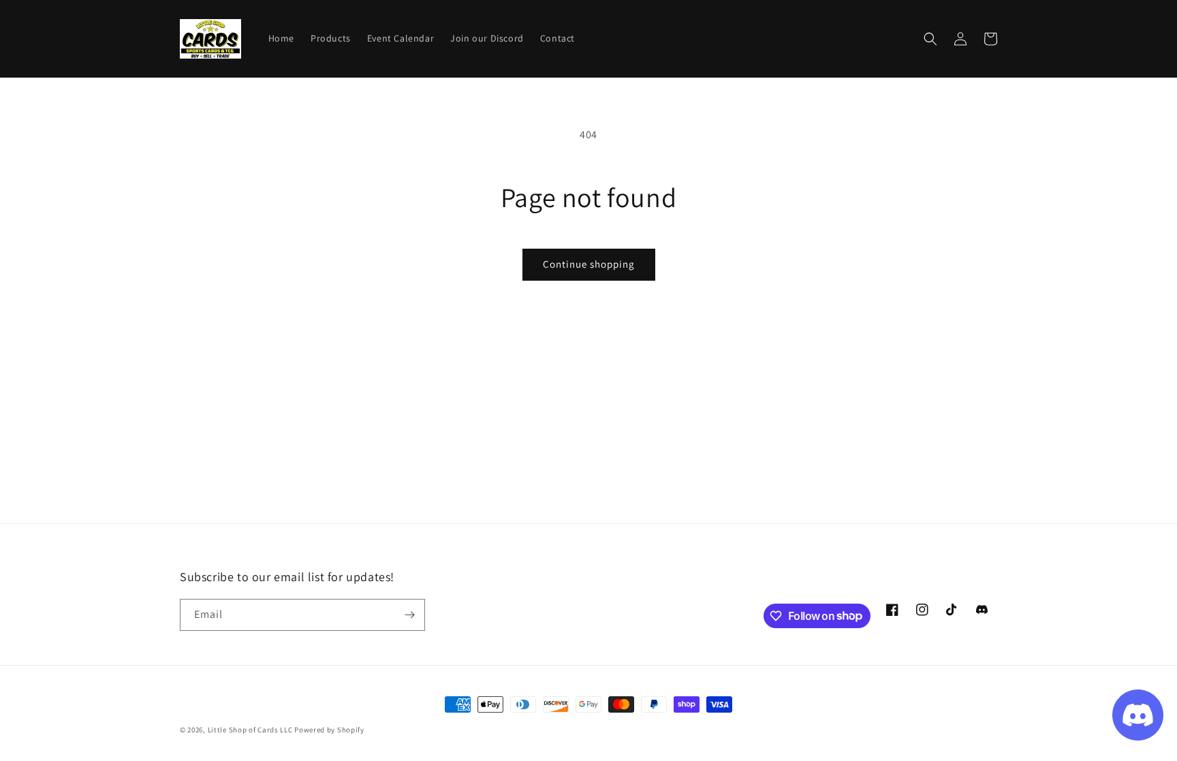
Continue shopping (589, 264)
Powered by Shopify (329, 729)
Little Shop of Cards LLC (250, 729)
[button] (930, 39)
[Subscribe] (409, 615)
